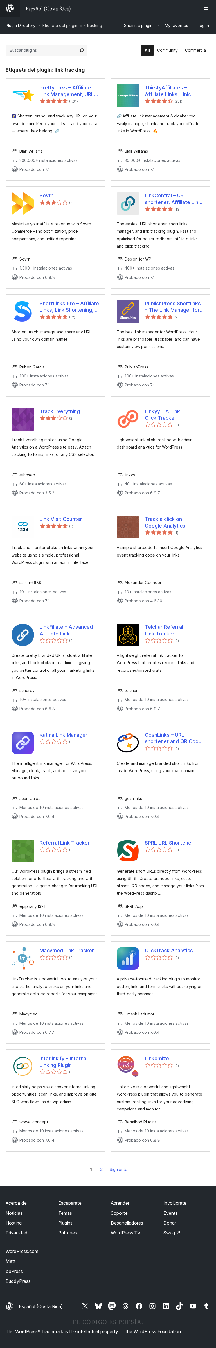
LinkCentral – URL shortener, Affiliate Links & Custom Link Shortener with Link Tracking (174, 199)
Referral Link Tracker (65, 843)
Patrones (67, 1233)
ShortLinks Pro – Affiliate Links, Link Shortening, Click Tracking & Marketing (69, 306)
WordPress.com (22, 1251)
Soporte (119, 1213)
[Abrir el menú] (207, 8)
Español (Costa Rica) (41, 1306)
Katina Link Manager (63, 735)
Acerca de (16, 1203)
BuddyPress (18, 1281)
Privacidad (17, 1233)
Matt (11, 1261)
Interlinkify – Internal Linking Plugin (63, 1061)
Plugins (65, 1223)
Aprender (120, 1203)
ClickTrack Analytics (169, 950)
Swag (172, 1233)
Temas (65, 1213)
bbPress (14, 1271)
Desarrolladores (127, 1223)
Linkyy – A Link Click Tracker (162, 414)
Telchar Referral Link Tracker (164, 630)
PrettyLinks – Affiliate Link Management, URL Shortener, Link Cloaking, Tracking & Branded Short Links (69, 91)
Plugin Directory (20, 25)
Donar (169, 1223)
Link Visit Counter (61, 519)
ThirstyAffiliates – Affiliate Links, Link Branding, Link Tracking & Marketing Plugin (172, 91)
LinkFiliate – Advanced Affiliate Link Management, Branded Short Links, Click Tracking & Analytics (67, 630)
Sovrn (46, 195)
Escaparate (70, 1203)
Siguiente (118, 1169)
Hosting (14, 1223)
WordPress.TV (125, 1233)
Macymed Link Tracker (67, 950)
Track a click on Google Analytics (165, 522)
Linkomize (157, 1058)
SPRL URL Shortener (169, 843)
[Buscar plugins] (81, 50)
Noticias (14, 1213)
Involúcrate (174, 1203)
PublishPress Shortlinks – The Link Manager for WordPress (173, 306)
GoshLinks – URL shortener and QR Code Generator (173, 738)
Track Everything (60, 411)
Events (170, 1213)
